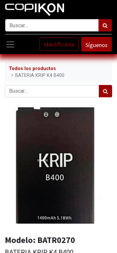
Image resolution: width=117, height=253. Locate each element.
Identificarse (59, 44)
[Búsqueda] (105, 25)
